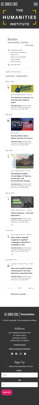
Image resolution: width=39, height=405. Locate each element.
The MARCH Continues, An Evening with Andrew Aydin (22, 100)
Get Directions (15, 61)
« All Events (29, 45)
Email (19, 371)
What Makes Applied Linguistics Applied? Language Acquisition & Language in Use (21, 241)
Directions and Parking (19, 349)
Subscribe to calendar (18, 294)
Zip (19, 380)
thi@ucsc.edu (19, 345)
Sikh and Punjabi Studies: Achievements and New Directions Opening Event (22, 270)
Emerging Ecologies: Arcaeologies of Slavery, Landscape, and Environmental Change (21, 177)
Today (19, 288)
